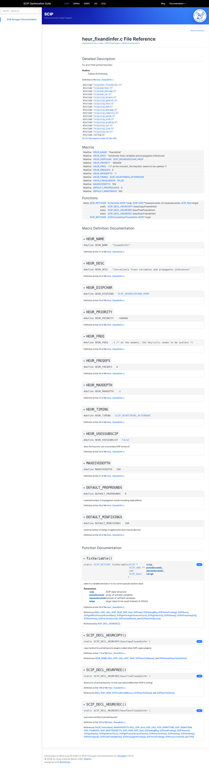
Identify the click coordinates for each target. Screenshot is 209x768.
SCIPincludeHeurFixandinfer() (173, 658)
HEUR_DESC (99, 155)
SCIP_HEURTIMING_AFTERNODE (127, 177)
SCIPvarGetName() (127, 618)
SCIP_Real (186, 203)
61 (100, 476)
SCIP (66, 3)
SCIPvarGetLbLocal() (108, 618)
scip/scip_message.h (105, 110)
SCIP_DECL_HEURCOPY (120, 206)
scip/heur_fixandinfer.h (107, 85)
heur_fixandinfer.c (105, 80)
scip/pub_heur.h (102, 88)
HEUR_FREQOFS (101, 170)
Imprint (87, 759)
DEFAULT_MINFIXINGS (105, 191)
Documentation (176, 3)
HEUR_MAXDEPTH (103, 173)
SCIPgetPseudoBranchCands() (133, 734)
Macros (193, 31)
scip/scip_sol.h (102, 125)
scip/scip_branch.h (104, 97)
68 (100, 505)
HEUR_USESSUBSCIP (104, 180)
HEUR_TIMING (100, 177)
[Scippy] (199, 15)
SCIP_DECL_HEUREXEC (120, 213)
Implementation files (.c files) (92, 43)
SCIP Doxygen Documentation (22, 19)
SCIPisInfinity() (91, 618)
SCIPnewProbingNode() (111, 737)
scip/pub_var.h (102, 94)
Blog (163, 3)
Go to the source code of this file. (99, 138)
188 (100, 688)
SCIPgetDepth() (91, 734)
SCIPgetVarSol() (155, 615)
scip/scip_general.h (105, 100)
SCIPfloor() (183, 612)
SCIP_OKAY (116, 612)
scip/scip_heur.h (103, 103)
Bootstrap (65, 762)
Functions (200, 31)
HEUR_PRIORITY (101, 162)
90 (100, 607)
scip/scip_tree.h (103, 128)
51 (100, 252)
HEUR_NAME (100, 152)
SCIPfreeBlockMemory (122, 693)
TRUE (191, 737)
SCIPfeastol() (183, 730)
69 (100, 535)
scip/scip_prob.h (103, 119)
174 (100, 653)
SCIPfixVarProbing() (167, 612)
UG (95, 3)
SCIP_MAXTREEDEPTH (111, 730)
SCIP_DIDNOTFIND (165, 727)
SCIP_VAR (138, 203)
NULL (97, 612)
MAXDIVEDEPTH (101, 184)
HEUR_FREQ (99, 166)
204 (100, 722)
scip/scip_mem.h (102, 107)
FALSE (120, 180)
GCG (103, 3)
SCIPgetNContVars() (108, 734)
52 (100, 276)
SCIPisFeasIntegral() (186, 615)
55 (100, 349)
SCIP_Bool (140, 727)
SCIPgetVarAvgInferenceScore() (132, 615)
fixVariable (113, 203)
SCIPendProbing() (168, 730)
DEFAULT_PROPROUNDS (106, 187)
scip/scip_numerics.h (105, 113)
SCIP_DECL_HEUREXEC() (109, 624)
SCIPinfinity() (170, 615)
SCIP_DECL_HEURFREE (120, 210)
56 (100, 373)
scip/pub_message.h (104, 91)
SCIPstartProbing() (155, 737)
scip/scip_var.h (102, 132)
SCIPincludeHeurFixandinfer (122, 217)
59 (100, 452)
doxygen (121, 756)
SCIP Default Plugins (112, 43)
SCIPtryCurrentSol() (174, 737)
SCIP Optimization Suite (37, 3)
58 (100, 422)
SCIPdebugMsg (150, 612)
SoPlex (76, 3)
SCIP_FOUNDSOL (92, 730)
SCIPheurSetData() (165, 693)
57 (100, 398)
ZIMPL (87, 3)
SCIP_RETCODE (98, 203)
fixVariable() (107, 727)
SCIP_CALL (106, 612)
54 (100, 325)
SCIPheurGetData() (143, 693)
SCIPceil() (137, 612)
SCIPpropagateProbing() (134, 737)
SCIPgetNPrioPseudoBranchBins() (100, 615)
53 (100, 300)
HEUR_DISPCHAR (102, 159)
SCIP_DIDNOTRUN (183, 727)
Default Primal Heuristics (131, 43)
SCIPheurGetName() (144, 658)
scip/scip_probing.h (105, 122)
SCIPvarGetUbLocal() (151, 618)
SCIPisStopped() (91, 737)
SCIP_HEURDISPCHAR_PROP (128, 159)
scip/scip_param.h (104, 116)
